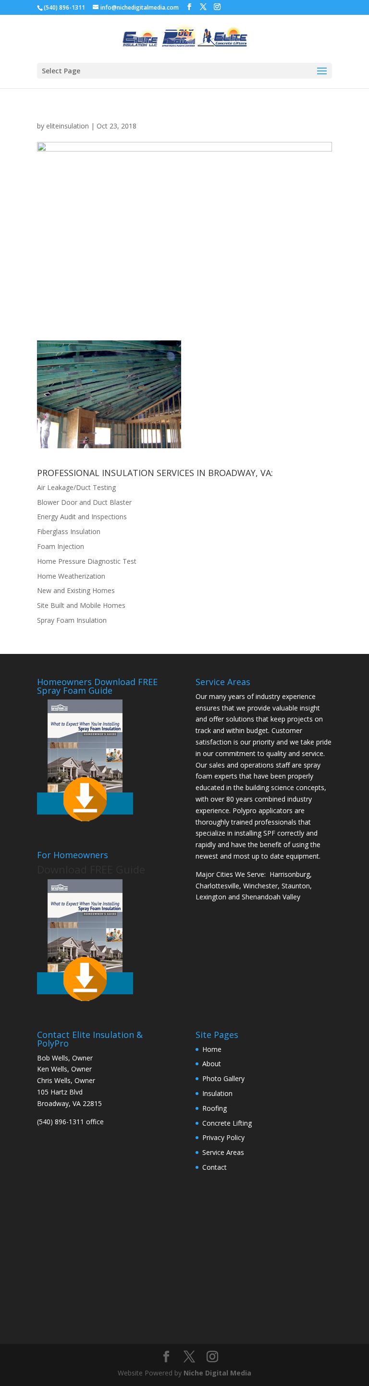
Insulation (217, 1093)
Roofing (214, 1108)
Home (211, 1049)
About (211, 1063)
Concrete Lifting (227, 1123)
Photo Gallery (223, 1078)
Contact (214, 1167)
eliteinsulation (67, 125)
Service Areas (223, 1152)
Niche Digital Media (217, 1372)
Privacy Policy (223, 1137)
